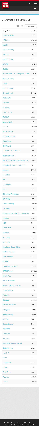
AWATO (5, 64)
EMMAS (6, 117)
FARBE (5, 126)
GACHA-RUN (8, 131)
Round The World (9, 304)
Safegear (6, 309)
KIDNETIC (7, 208)
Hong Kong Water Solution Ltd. (14, 165)
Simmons (6, 329)
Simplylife (6, 333)
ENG (35, 3)
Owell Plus (7, 276)
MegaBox (6, 6)
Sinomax (6, 338)
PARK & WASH (9, 280)
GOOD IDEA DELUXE (11, 150)
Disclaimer (17, 425)
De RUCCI (7, 98)
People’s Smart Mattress (12, 285)
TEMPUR (6, 353)
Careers (31, 423)
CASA (5, 83)
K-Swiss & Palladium (11, 194)
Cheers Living (8, 88)
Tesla (5, 357)
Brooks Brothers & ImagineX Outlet (16, 73)
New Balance (8, 256)
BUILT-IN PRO (8, 78)
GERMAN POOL (9, 136)
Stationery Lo (8, 348)
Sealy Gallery (8, 314)
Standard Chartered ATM (12, 343)
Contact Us (8, 425)
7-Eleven (6, 40)
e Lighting (6, 107)
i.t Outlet (6, 170)
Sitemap (24, 425)
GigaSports (7, 141)
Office (26, 423)
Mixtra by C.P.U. (9, 252)
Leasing (20, 423)
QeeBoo (6, 300)
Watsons (6, 377)
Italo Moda (7, 184)
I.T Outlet (6, 175)
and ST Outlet (8, 59)
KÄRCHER (7, 199)
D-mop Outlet (8, 93)
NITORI (5, 261)
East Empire (7, 112)
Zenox (5, 381)
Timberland (7, 362)
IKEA (5, 179)
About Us (7, 423)
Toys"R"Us (7, 372)
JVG (4, 189)
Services (14, 423)
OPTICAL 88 (7, 271)
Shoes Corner (8, 324)
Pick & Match (8, 290)
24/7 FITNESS (8, 35)
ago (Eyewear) (8, 49)
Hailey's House (8, 155)
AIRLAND (6, 54)
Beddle (5, 69)
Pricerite (6, 295)
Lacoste (6, 218)
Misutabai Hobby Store (11, 247)
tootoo (5, 367)
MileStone (6, 242)
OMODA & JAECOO (10, 266)
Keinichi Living (8, 203)
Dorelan (6, 102)
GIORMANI (7, 146)
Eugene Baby (8, 122)
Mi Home (6, 237)
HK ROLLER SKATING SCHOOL (15, 160)
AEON (5, 45)
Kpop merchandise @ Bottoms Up (16, 213)
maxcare (6, 232)
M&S (4, 223)
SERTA (5, 319)
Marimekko (7, 227)
